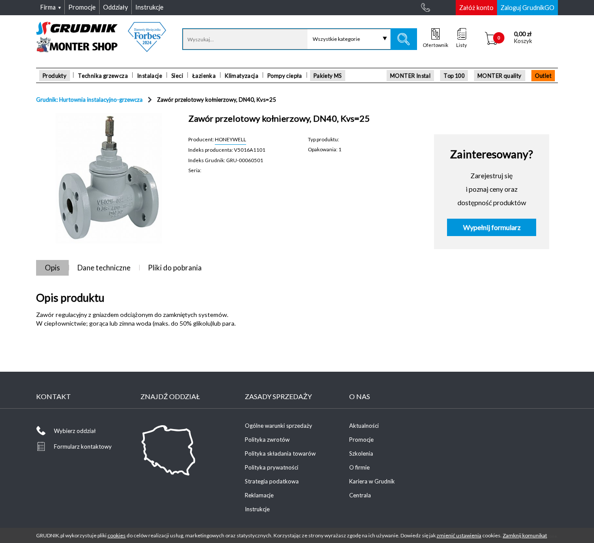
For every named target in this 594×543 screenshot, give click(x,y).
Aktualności (364, 425)
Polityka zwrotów (267, 439)
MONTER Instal (410, 75)
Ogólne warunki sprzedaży (278, 425)
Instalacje (149, 75)
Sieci (177, 75)
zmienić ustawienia (459, 535)
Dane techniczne (103, 267)
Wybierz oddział (75, 430)
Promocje (361, 439)
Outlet (543, 75)
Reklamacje (259, 495)
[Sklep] (101, 49)
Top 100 (454, 75)
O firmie (359, 467)
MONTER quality (499, 75)
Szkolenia (361, 453)
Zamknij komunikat (525, 535)
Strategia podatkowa (272, 481)
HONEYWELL (230, 139)
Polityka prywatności (271, 467)
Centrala (360, 495)
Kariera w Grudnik (372, 481)
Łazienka (204, 75)
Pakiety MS (328, 75)
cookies (116, 535)
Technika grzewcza (103, 75)
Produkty (55, 75)
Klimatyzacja (241, 75)
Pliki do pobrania (175, 267)
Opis (52, 267)
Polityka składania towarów (280, 453)
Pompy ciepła (284, 75)
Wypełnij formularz (492, 227)
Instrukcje (257, 509)
